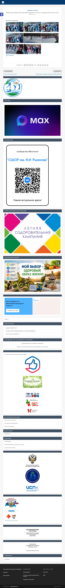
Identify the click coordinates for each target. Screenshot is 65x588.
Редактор (12, 12)
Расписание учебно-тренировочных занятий (14, 444)
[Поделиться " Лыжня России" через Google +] (29, 65)
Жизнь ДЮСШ (25, 12)
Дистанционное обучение (10, 420)
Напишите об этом (12, 310)
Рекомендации (8, 441)
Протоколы (10, 55)
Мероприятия (32, 12)
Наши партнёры (57, 586)
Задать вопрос (6, 575)
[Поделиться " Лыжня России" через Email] (32, 65)
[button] (1, 14)
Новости (38, 12)
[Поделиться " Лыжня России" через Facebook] (24, 65)
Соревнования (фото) (46, 12)
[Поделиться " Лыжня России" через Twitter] (27, 65)
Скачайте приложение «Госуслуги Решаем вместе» (16, 354)
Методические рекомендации (11, 423)
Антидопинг (7, 559)
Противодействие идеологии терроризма (12, 569)
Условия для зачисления (10, 447)
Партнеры (5, 572)
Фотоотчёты (55, 12)
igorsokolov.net (14, 586)
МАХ (44, 575)
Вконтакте (45, 572)
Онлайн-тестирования (9, 426)
